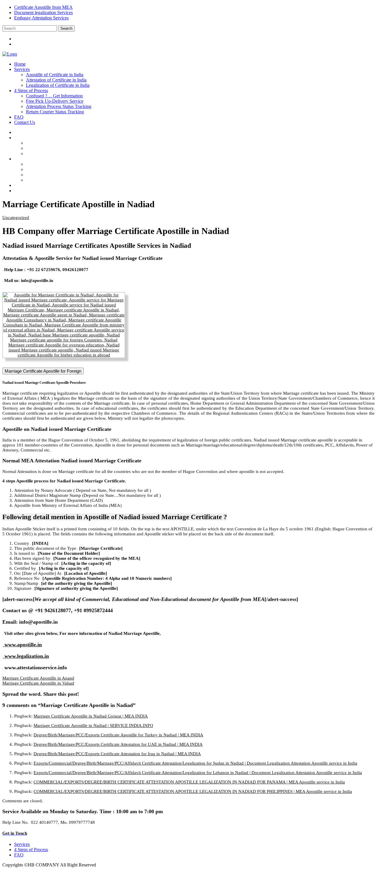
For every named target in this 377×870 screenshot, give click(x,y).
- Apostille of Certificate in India (60, 142)
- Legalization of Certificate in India (64, 153)
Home (20, 64)
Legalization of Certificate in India (58, 85)
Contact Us (24, 122)
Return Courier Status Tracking (55, 111)
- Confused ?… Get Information (60, 164)
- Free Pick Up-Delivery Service (60, 169)
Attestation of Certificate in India (56, 79)
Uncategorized (15, 217)
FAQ (19, 116)
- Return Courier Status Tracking (61, 179)
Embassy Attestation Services (41, 17)
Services (22, 69)
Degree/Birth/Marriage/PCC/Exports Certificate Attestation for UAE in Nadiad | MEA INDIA (118, 744)
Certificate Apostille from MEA (43, 7)
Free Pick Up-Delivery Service (54, 101)
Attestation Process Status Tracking (58, 106)
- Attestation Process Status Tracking (64, 174)
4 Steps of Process (31, 90)
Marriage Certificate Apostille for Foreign (43, 370)
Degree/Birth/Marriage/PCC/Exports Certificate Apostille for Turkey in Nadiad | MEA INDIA (118, 735)
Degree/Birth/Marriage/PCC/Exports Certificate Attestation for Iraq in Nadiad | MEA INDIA (117, 753)
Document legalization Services (43, 12)
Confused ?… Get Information (54, 95)
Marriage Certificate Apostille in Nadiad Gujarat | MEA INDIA (91, 716)
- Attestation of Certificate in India (62, 148)
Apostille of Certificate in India (54, 74)
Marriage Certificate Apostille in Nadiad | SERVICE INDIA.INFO (93, 725)
